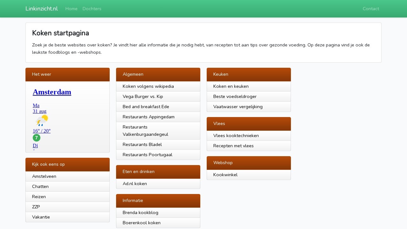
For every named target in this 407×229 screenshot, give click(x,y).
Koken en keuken (231, 86)
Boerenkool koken (142, 222)
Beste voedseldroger (235, 96)
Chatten (40, 186)
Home (72, 8)
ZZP (36, 207)
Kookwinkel (225, 174)
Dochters (92, 8)
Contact (371, 8)
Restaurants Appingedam (149, 117)
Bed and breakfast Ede (146, 106)
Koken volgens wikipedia (148, 86)
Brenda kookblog (140, 212)
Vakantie (41, 217)
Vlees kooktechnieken (236, 135)
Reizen (39, 196)
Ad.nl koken (135, 183)
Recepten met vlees (233, 145)
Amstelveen (44, 176)
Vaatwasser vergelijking (238, 106)
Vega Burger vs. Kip (143, 96)
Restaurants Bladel (142, 144)
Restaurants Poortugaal (147, 154)
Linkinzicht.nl (41, 8)
